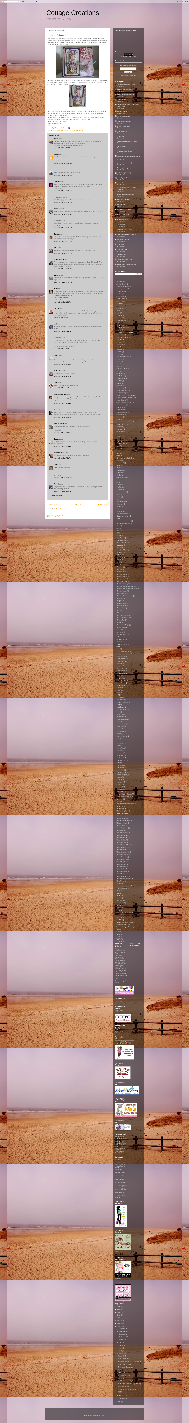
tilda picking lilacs (122, 828)
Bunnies (119, 352)
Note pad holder (121, 634)
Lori (55, 324)
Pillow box (119, 678)
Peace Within (120, 661)
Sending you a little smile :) (126, 234)
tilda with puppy (121, 862)
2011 (119, 1320)
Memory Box (120, 608)
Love (118, 562)
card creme (121, 224)
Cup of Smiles (122, 1356)
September (122, 1337)
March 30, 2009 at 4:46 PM (62, 491)
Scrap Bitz (120, 244)
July (120, 1342)
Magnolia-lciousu (121, 581)
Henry (118, 499)
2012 (119, 1318)
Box (117, 347)
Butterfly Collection (122, 356)
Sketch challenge (121, 736)
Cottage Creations (72, 12)
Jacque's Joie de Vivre (124, 229)
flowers (118, 460)
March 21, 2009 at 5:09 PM (62, 388)
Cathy (56, 154)
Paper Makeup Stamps (123, 651)
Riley (118, 712)
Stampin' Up (120, 767)
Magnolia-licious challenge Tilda (126, 588)
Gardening (119, 470)
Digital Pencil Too (123, 183)
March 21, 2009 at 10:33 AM (63, 175)
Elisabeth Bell (120, 443)
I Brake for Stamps (122, 516)
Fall (117, 448)
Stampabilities (120, 760)
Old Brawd (119, 637)
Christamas (120, 385)
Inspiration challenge (123, 523)
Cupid (118, 419)
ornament (119, 642)
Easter (54, 130)
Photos (118, 675)
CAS (117, 364)
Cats (117, 366)
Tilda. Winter (120, 881)
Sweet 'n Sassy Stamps (124, 794)
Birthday (119, 330)
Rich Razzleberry (121, 709)
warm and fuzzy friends (123, 912)
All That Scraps (121, 284)
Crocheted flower (121, 412)
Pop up (118, 688)
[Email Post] (68, 128)
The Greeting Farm (122, 811)
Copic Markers (121, 400)
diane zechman (59, 453)
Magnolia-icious (121, 571)
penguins (119, 666)
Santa (118, 721)
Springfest (119, 753)
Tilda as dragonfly (122, 818)
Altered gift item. (121, 289)
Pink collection (121, 683)
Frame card (120, 463)
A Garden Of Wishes (124, 209)
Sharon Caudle (59, 259)
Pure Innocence (121, 700)
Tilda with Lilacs (121, 857)
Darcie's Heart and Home (124, 422)
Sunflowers (119, 791)
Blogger (103, 1415)
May (120, 1348)
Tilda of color (120, 825)
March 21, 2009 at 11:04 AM (63, 202)
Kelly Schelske (59, 423)
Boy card (119, 349)
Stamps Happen (121, 774)
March (121, 1353)
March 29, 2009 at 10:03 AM (63, 478)
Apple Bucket (120, 298)
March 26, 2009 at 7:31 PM (62, 458)
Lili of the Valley (121, 550)
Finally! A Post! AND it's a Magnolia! (129, 1361)
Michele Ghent (122, 111)
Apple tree (119, 301)
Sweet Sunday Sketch (123, 796)
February (122, 1395)
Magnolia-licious (121, 584)
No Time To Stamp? (123, 116)
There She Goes (121, 813)
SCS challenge (121, 724)
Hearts (118, 497)
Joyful (118, 530)
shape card (119, 726)
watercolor (119, 915)
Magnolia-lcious (121, 579)
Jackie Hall (57, 371)
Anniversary (120, 296)
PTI (117, 695)
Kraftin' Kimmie (121, 540)
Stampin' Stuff (122, 249)
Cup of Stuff (120, 414)
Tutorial (118, 895)
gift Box (118, 475)
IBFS (118, 518)
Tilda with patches (122, 859)
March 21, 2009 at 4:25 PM (62, 364)
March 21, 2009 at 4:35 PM (62, 376)
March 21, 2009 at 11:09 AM (63, 228)
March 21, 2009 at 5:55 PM (62, 403)
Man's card (119, 598)
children (118, 383)
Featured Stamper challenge (125, 451)
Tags (118, 801)
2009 (119, 1326)
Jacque (56, 234)
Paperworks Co (121, 659)
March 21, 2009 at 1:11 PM (62, 318)
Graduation (119, 484)
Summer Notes (121, 789)
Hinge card (119, 504)
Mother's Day (120, 620)
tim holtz (119, 883)
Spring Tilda (120, 750)
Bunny (118, 354)
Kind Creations (122, 131)
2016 (119, 1307)
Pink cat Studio (121, 680)
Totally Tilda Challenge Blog (126, 264)
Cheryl (119, 946)
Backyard (119, 318)
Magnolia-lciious (121, 576)
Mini (117, 613)
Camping (119, 359)
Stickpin (119, 777)
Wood (118, 937)
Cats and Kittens (121, 369)
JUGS (118, 533)
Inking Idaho (121, 146)
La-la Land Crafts (121, 542)
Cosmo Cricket (121, 405)
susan (56, 275)
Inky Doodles (121, 254)
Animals (119, 294)
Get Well (119, 472)
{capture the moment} (124, 163)
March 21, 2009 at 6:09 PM (62, 417)
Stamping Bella (121, 772)
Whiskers (119, 929)
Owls (118, 649)
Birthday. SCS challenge (124, 332)
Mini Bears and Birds (123, 615)
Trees (118, 891)
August (121, 1340)
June (120, 1345)
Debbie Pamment (60, 394)
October (121, 1334)
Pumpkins (119, 697)
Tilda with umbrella (122, 876)
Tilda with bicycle (121, 837)
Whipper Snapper (121, 924)
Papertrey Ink (120, 656)
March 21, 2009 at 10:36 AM (63, 191)
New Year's (119, 630)
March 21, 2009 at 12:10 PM (63, 253)
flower (118, 456)
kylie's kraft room (123, 214)
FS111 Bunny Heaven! (125, 1364)
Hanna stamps (121, 492)
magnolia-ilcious (121, 574)
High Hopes (120, 501)
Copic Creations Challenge (124, 398)
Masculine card (121, 605)
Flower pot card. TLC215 (124, 458)
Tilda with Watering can (123, 878)
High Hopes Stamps (123, 121)
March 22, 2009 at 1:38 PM (62, 446)
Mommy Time (121, 204)
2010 (119, 1323)
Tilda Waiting (120, 830)
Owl (117, 646)
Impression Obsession (123, 521)
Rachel (56, 484)
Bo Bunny (119, 342)
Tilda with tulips (78, 130)
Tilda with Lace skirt (122, 852)
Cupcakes (119, 417)
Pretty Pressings (122, 219)
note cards (119, 632)
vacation (119, 898)
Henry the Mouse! (124, 1386)
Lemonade (119, 547)
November (122, 1331)
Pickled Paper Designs (124, 173)
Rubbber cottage (121, 719)
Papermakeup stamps (123, 654)
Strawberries (120, 779)
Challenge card (121, 378)
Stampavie (119, 762)
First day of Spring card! (126, 1367)
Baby (118, 313)
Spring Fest (120, 748)
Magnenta (119, 567)
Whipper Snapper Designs (124, 927)
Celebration (120, 376)
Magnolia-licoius (121, 591)
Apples (118, 303)
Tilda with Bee (120, 835)
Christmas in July (122, 390)
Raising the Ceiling (122, 702)
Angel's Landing (121, 291)
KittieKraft (120, 136)
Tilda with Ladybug (122, 854)
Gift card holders (121, 477)
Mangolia (119, 601)
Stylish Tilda (120, 784)
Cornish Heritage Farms (123, 402)
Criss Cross (120, 410)
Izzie (118, 526)
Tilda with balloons (122, 833)
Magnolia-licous (121, 593)
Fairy (118, 446)
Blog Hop (119, 339)
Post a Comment (57, 495)
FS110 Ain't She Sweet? (125, 1372)
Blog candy (120, 335)
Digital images (120, 424)
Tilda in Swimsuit (121, 823)
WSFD (118, 939)
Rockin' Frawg (120, 714)
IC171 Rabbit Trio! (124, 1375)
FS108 (120, 1392)
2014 (119, 1312)
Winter (118, 932)
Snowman (119, 743)
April (120, 1351)
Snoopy (118, 738)
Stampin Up (120, 765)
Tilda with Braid (121, 842)
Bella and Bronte (121, 327)
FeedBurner (132, 75)
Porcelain (119, 692)
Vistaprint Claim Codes (128, 57)
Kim (55, 288)
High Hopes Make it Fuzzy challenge (130, 1383)
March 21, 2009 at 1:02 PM (62, 302)
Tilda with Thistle (121, 871)
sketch (118, 733)
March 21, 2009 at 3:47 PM (62, 349)
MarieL (56, 138)
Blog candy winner (122, 337)
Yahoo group (120, 941)
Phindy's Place (121, 673)
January (121, 1398)
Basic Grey (120, 320)
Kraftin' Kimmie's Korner (125, 194)
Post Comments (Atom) (63, 509)
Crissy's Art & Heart (123, 126)
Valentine (119, 900)
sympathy (119, 799)
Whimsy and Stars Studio (124, 922)
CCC (117, 371)
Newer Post (52, 504)
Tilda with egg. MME (123, 845)
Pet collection (120, 671)
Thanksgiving (120, 808)
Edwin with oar (121, 441)
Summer (119, 787)
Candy (56, 355)
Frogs (118, 468)
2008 (119, 1402)
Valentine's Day (121, 903)
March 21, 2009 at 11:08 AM (63, 214)
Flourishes (119, 453)
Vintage (118, 907)
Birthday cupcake (123, 1370)
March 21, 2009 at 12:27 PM (63, 269)
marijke (56, 308)
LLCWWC (119, 552)
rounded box (120, 717)
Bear (117, 323)
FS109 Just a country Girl (126, 1381)
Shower (118, 729)
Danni (56, 382)
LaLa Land (119, 545)
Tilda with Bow (121, 840)
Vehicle (118, 905)
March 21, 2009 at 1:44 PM (62, 331)
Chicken (119, 381)
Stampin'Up (120, 770)
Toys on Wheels (121, 888)
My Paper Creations (123, 199)
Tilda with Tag (120, 869)
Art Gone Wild (120, 306)
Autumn (118, 308)
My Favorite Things (122, 625)
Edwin (118, 439)
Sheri (56, 170)
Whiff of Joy (120, 920)
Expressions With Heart (125, 89)
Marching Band (121, 603)
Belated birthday (121, 325)
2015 (119, 1309)
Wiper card (119, 934)
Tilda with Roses (121, 866)
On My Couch (120, 639)
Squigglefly (119, 755)
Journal (118, 528)
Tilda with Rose (121, 864)
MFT (117, 610)
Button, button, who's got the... (128, 1389)
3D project (119, 281)
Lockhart (119, 559)
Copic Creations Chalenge (124, 395)
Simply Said (120, 731)
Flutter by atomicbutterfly (125, 94)
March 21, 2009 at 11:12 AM (63, 241)
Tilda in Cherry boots (123, 820)
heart (118, 494)
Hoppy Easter (120, 509)
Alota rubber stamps (122, 286)
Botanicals (119, 344)
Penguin (119, 663)
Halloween (119, 489)
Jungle (118, 535)
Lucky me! (121, 1378)
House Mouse (120, 511)
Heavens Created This (124, 259)
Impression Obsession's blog (127, 141)
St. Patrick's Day (121, 758)
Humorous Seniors (122, 513)
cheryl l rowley (119, 1011)
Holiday (118, 506)
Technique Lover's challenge (125, 803)
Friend (118, 465)
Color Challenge (121, 393)
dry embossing (121, 431)
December (122, 1328)
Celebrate (119, 373)
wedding (119, 917)
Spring (66, 130)
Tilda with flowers (121, 847)
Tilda (70, 130)
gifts (117, 480)
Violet (118, 910)
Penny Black (120, 668)
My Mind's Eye (121, 627)
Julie (55, 248)
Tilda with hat (120, 849)
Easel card (119, 434)
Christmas (119, 388)
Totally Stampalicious (123, 886)
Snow (118, 741)
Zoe (55, 410)
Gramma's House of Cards (126, 84)
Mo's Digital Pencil (122, 617)
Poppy (118, 690)
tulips (118, 893)
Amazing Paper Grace (124, 151)
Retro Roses (120, 707)
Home (78, 504)
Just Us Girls (120, 538)
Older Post (103, 504)
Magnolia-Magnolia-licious (124, 596)
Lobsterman (120, 557)
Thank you (119, 806)
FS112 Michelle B (123, 1359)
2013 (119, 1315)
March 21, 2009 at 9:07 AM (62, 148)
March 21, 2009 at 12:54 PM (63, 282)
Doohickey (119, 429)
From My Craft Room (124, 178)
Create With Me (122, 99)
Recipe (118, 704)
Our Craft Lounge (121, 644)
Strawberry (119, 782)
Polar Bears (120, 685)
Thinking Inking (122, 168)
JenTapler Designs (123, 239)
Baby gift (119, 315)
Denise (56, 439)
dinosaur (119, 427)
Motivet (118, 622)
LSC (117, 564)
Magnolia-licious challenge (124, 586)
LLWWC (119, 555)
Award (118, 310)
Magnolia (60, 130)
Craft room (119, 407)
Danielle (57, 181)
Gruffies (119, 487)
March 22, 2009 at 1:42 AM (62, 433)
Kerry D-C (57, 209)
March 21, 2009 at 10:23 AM (63, 163)
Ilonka (56, 464)
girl (117, 482)
